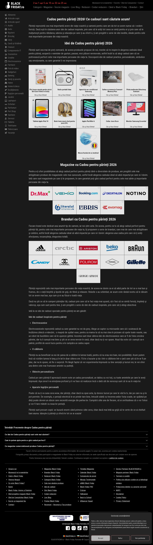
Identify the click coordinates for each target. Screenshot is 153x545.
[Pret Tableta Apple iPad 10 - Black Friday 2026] (40, 108)
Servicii (11, 118)
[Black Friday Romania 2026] (8, 5)
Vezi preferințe (140, 538)
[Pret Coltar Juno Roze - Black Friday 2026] (112, 108)
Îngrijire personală (16, 93)
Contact (141, 3)
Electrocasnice (14, 61)
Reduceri (86, 7)
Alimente (12, 15)
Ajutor (10, 487)
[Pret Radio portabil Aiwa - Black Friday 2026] (64, 77)
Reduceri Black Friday (52, 476)
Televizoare (13, 129)
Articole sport (14, 22)
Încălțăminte (13, 90)
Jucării (11, 97)
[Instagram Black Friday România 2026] (74, 529)
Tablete (11, 122)
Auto (10, 29)
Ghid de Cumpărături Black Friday (20, 497)
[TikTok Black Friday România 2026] (80, 529)
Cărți (10, 40)
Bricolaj (11, 36)
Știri (141, 7)
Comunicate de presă (88, 476)
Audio (10, 25)
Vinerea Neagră (14, 480)
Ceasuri (11, 47)
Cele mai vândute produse (54, 483)
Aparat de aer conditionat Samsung (88, 90)
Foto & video (13, 68)
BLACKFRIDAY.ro (17, 5)
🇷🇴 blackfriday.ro (69, 536)
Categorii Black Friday (52, 480)
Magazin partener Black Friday (127, 472)
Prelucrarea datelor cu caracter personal (131, 487)
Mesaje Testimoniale (88, 480)
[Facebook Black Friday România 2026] (68, 529)
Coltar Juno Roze (112, 121)
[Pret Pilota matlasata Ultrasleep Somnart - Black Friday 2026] (136, 77)
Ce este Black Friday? (16, 483)
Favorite (117, 3)
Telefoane (12, 125)
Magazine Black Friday (52, 469)
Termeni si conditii (123, 476)
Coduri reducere (99, 7)
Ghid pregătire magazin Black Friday (21, 494)
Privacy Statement (123, 501)
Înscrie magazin (62, 7)
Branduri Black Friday (52, 472)
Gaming (11, 75)
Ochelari (11, 104)
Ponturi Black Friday (51, 501)
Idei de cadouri (49, 487)
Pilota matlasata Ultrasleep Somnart (136, 90)
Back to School (85, 497)
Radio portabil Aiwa (64, 90)
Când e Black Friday (118, 7)
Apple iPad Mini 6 (88, 121)
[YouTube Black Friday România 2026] (85, 529)
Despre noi (12, 469)
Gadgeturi (12, 72)
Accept (100, 538)
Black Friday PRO (86, 487)
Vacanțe (11, 132)
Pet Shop (12, 111)
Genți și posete (14, 79)
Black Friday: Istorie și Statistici (20, 490)
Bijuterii (11, 32)
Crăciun (83, 490)
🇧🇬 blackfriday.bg (83, 536)
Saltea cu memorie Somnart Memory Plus (112, 90)
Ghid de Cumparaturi (128, 3)
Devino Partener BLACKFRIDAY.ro (128, 469)
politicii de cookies (116, 458)
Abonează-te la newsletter (102, 3)
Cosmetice (12, 54)
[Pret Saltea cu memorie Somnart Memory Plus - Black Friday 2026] (112, 77)
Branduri (133, 7)
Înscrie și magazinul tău (17, 501)
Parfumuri (12, 107)
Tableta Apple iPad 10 (40, 121)
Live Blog (75, 7)
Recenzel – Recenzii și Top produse (57, 505)
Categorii (37, 7)
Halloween (84, 494)
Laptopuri (12, 100)
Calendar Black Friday (88, 472)
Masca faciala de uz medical (88, 153)
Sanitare (11, 115)
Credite (11, 57)
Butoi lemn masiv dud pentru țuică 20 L (64, 122)
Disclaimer (120, 494)
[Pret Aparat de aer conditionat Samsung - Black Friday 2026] (88, 77)
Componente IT (14, 50)
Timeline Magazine (87, 469)
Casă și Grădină (14, 43)
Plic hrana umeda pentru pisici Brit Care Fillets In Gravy (41, 90)
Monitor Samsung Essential (136, 121)
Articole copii (13, 18)
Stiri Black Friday (50, 490)
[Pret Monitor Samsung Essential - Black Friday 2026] (136, 108)
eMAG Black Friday (87, 483)
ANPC (118, 490)
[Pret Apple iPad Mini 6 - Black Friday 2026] (88, 108)
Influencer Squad (86, 501)
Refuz (120, 538)
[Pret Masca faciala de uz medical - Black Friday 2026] (88, 140)
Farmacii (11, 65)
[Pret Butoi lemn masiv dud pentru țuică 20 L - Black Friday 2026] (64, 108)
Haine (10, 82)
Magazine (48, 7)
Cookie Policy (121, 497)
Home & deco (13, 86)
